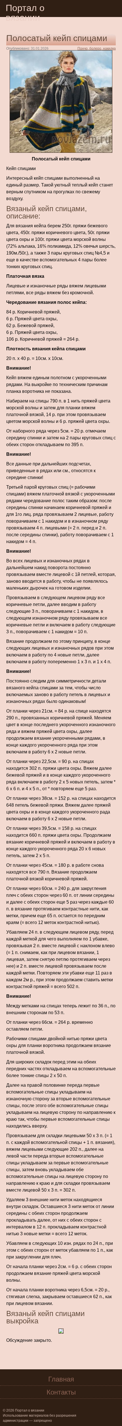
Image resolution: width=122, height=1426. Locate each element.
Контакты (61, 1392)
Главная (61, 1379)
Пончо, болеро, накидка (96, 48)
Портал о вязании (25, 13)
